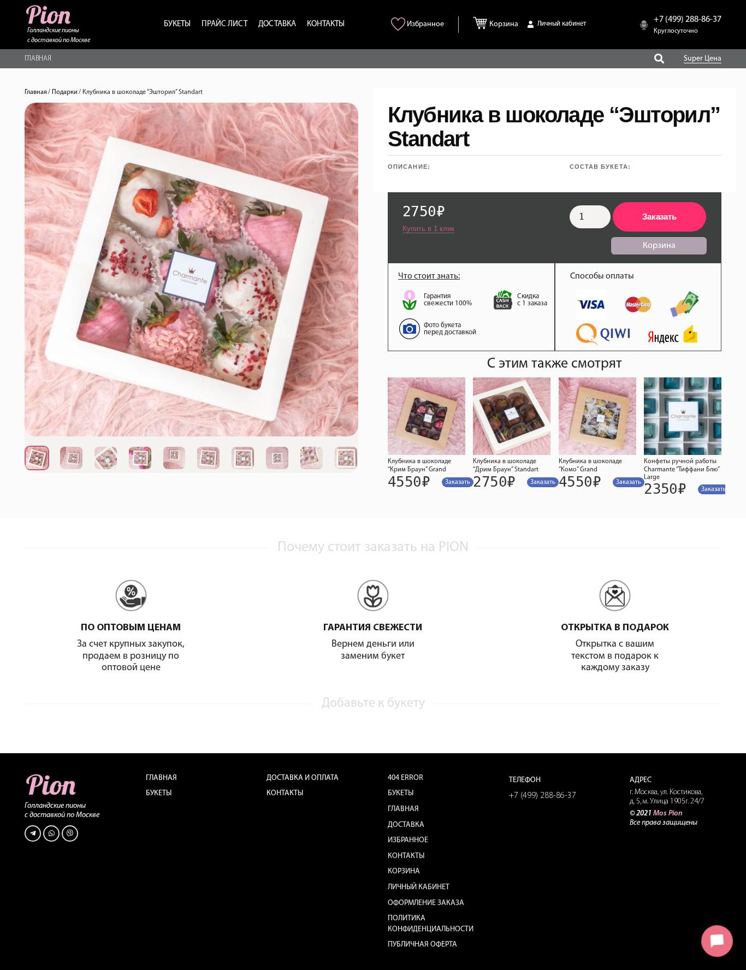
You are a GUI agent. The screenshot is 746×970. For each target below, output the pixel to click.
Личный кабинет (418, 887)
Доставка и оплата (303, 778)
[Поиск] (659, 58)
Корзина (404, 871)
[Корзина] (482, 21)
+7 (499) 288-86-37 (542, 795)
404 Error (405, 778)
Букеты (158, 793)
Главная (36, 92)
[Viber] (70, 833)
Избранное (408, 840)
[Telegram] (33, 833)
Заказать (659, 216)
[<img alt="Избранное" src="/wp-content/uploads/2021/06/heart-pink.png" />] (399, 28)
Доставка (406, 825)
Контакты (285, 793)
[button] (457, 482)
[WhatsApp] (51, 833)
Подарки (65, 92)
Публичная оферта (422, 945)
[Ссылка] (49, 15)
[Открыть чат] (717, 941)
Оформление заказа (426, 903)
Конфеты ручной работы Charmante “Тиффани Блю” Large (681, 469)
